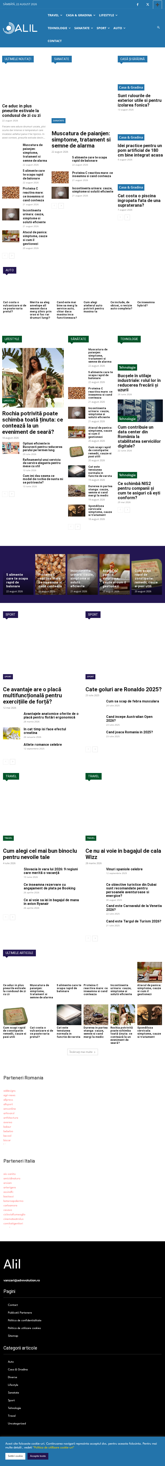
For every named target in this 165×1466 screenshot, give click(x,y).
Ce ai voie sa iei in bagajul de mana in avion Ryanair (51, 902)
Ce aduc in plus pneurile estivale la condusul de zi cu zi (21, 110)
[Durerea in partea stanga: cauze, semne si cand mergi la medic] (76, 491)
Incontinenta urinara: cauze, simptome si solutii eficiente (92, 190)
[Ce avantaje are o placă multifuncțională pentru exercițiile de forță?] (41, 654)
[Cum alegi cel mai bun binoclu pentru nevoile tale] (41, 815)
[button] (158, 28)
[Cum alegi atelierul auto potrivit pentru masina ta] (96, 289)
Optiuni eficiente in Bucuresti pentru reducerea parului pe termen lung (42, 447)
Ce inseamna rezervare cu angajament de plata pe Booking (49, 886)
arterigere (9, 1187)
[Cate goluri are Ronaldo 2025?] (124, 654)
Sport (8, 676)
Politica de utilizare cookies (24, 1328)
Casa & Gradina (131, 87)
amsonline (9, 1108)
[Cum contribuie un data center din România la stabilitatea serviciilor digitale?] (140, 410)
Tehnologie (127, 367)
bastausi (8, 1196)
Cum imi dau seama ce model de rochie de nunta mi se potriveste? (43, 479)
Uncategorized (17, 1423)
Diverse (12, 1377)
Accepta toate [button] (38, 1456)
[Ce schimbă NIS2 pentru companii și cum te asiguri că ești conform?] (140, 467)
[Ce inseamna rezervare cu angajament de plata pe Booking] (11, 889)
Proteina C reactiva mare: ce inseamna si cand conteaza (92, 174)
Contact (13, 1305)
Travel (8, 837)
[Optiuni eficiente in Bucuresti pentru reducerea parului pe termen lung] (10, 448)
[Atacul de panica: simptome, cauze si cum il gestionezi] (10, 236)
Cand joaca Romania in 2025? (129, 732)
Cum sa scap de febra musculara (132, 701)
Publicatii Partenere (20, 1312)
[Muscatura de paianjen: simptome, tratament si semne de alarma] (10, 149)
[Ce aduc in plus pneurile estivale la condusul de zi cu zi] (24, 84)
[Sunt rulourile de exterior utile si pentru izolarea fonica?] (140, 79)
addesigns (9, 1090)
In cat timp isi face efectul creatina (45, 731)
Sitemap (13, 1336)
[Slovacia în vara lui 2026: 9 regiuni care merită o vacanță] (11, 873)
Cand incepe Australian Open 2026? (129, 719)
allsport (8, 1104)
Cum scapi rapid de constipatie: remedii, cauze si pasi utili (100, 452)
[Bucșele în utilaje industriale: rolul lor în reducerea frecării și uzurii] (140, 359)
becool (7, 1136)
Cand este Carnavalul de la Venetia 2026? (134, 908)
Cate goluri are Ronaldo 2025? (124, 689)
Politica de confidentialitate (24, 1320)
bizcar (7, 1140)
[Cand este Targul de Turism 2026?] (94, 925)
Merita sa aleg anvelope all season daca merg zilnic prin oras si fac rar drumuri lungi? (41, 310)
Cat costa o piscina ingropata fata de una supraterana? (139, 200)
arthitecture (10, 1117)
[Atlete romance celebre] (11, 749)
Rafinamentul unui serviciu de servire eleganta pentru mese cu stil (42, 463)
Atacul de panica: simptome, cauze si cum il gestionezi (100, 432)
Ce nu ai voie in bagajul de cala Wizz (123, 854)
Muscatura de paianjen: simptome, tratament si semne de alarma (35, 152)
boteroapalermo (13, 1201)
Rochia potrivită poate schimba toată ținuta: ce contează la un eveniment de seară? (32, 422)
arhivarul (8, 1113)
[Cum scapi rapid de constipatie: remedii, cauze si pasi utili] (76, 452)
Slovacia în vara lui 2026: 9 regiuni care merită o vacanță (51, 871)
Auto (11, 1362)
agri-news (9, 1095)
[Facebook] (137, 4)
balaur (7, 1126)
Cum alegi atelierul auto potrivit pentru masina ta (94, 307)
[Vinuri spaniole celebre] (94, 873)
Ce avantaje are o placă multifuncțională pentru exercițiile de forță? (32, 695)
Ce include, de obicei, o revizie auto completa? (121, 305)
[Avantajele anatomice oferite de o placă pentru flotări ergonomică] (11, 718)
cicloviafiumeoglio (14, 1214)
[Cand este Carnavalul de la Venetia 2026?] (94, 910)
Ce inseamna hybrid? (146, 304)
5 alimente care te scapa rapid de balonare (34, 174)
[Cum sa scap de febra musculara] (94, 705)
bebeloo (8, 1131)
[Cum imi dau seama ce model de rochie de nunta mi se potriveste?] (10, 480)
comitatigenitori (13, 1223)
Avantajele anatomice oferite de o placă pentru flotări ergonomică (51, 716)
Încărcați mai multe (81, 1052)
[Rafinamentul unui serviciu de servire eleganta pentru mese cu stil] (10, 464)
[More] (157, 4)
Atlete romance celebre (43, 745)
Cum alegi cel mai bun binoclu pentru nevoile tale (40, 854)
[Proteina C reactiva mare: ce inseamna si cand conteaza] (10, 193)
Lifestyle (9, 400)
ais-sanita (9, 1174)
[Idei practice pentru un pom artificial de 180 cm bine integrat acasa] (140, 129)
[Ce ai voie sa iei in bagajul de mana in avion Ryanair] (11, 904)
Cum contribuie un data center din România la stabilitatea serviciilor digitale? (139, 437)
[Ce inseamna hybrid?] (149, 289)
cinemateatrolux (13, 1219)
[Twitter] (147, 4)
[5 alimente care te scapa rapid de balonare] (10, 175)
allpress (8, 1099)
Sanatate (58, 120)
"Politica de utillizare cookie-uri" (53, 1447)
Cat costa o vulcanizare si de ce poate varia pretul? (14, 307)
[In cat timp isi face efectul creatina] (11, 733)
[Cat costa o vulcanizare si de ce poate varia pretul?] (15, 289)
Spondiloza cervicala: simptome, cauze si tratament (100, 510)
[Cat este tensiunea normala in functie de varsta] (76, 471)
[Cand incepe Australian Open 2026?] (94, 721)
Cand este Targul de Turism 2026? (133, 921)
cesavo (7, 1210)
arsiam (7, 1183)
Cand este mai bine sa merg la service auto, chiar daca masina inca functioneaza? (67, 310)
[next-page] (11, 256)
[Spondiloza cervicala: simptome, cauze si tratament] (76, 511)
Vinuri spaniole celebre (124, 869)
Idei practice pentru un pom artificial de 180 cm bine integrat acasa (140, 150)
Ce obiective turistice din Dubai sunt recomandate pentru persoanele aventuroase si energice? (131, 890)
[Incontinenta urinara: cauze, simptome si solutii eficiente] (10, 214)
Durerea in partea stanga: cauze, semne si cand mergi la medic (100, 491)
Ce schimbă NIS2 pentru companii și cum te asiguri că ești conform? (139, 490)
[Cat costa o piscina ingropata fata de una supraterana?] (140, 179)
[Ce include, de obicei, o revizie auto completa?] (122, 289)
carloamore (10, 1205)
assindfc (8, 1192)
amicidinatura (11, 1178)
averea (7, 1122)
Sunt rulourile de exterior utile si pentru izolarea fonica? (140, 100)
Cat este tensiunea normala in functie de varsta (100, 471)
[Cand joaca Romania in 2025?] (94, 736)
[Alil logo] (20, 28)
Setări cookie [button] (15, 1456)
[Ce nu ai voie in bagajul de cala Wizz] (124, 815)
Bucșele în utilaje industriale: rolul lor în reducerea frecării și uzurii (139, 382)
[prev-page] (5, 256)
